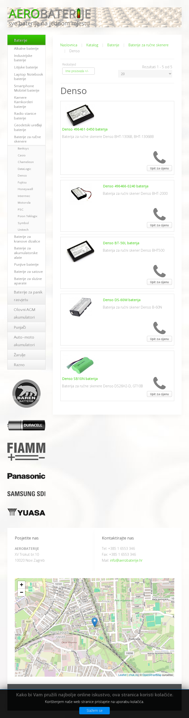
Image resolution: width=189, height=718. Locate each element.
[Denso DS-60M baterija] (80, 307)
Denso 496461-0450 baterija (85, 129)
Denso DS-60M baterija (122, 299)
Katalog (92, 45)
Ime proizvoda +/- (77, 71)
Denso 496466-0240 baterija (125, 186)
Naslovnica (68, 45)
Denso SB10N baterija (80, 378)
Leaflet (122, 675)
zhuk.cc (133, 675)
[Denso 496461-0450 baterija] (80, 115)
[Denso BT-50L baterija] (80, 250)
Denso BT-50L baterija (121, 243)
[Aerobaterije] (95, 622)
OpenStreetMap (151, 675)
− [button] (21, 592)
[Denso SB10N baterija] (80, 364)
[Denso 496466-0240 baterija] (80, 194)
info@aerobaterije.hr (126, 560)
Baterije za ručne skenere (148, 45)
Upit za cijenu (159, 168)
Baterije (113, 45)
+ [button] (21, 585)
